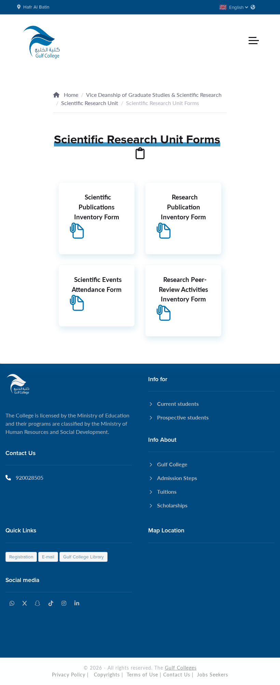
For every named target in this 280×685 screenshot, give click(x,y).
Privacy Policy (68, 674)
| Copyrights (103, 674)
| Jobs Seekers (210, 674)
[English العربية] (239, 7)
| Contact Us (175, 674)
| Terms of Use (140, 674)
